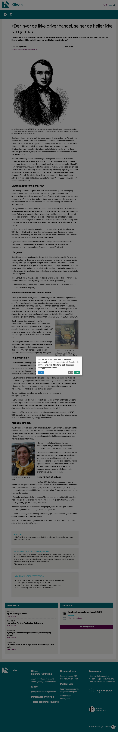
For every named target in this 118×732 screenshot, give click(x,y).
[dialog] (59, 365)
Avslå (71, 372)
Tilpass (40, 372)
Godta (77, 372)
